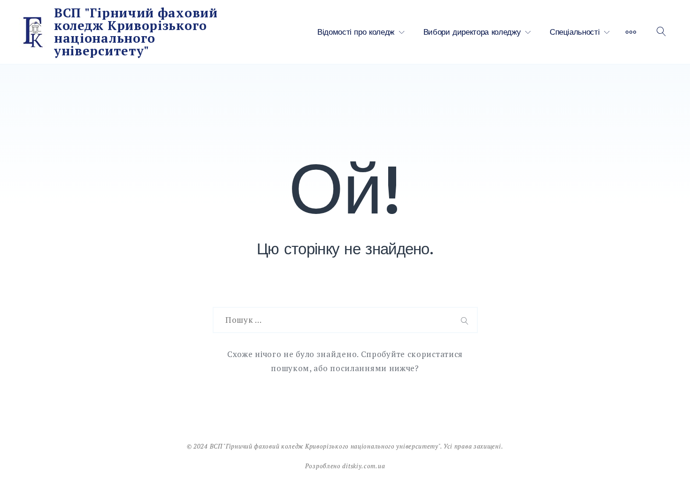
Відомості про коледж (355, 32)
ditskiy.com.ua (363, 466)
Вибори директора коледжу (472, 32)
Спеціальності (574, 32)
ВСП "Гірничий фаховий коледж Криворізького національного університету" (136, 31)
